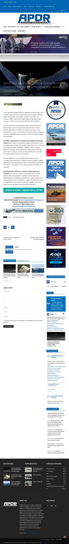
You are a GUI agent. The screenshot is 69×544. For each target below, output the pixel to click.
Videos (25, 6)
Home (4, 6)
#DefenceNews (51, 323)
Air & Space (11, 27)
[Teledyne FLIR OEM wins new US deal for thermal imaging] (9, 268)
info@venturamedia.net (33, 533)
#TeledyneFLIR (54, 320)
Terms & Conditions (44, 539)
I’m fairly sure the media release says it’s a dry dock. (55, 441)
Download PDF (54, 153)
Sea (18, 27)
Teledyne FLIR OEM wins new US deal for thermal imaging (9, 275)
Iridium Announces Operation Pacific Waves (11, 238)
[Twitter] (64, 11)
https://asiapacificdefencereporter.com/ (23, 249)
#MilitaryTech (59, 323)
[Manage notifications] (64, 536)
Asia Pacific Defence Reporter (57, 356)
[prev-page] (4, 281)
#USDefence (50, 325)
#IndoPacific (56, 379)
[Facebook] (59, 11)
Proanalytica (44, 542)
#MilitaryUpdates (59, 330)
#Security (50, 379)
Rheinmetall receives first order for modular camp (23, 275)
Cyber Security (36, 27)
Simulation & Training (52, 27)
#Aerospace (50, 330)
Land (5, 27)
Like (65, 282)
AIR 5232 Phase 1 (37, 475)
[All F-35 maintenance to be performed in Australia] (28, 469)
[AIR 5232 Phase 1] (28, 476)
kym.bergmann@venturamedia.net (32, 200)
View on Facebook (51, 389)
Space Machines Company (18, 217)
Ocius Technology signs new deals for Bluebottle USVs (38, 275)
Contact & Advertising (49, 6)
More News (21, 31)
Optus (5, 112)
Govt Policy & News (9, 31)
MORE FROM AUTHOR (23, 261)
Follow (64, 286)
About (9, 6)
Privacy (52, 539)
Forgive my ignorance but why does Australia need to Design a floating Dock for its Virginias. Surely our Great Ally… (55, 450)
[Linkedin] (61, 11)
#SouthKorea (51, 372)
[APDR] (34, 19)
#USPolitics (58, 372)
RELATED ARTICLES (9, 261)
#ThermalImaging (52, 322)
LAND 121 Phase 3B (37, 481)
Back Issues (31, 6)
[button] (64, 27)
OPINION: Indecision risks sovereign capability (37, 238)
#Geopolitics (50, 377)
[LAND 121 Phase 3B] (28, 483)
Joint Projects (25, 27)
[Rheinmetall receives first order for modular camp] (24, 268)
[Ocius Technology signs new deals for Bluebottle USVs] (38, 268)
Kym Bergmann (51, 439)
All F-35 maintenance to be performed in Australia (38, 470)
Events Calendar (17, 6)
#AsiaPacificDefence (52, 327)
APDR (6, 94)
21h (55, 314)
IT (42, 27)
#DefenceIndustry (52, 328)
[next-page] (7, 281)
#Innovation (60, 328)
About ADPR (59, 539)
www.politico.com (53, 384)
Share (50, 391)
